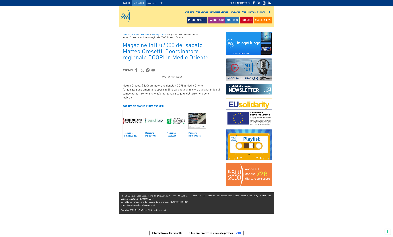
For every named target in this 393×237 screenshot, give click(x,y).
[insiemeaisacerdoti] (59, 120)
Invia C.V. (197, 195)
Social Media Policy (249, 195)
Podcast (246, 20)
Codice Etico (265, 195)
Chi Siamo (189, 11)
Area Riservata (249, 11)
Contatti (261, 11)
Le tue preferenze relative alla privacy (210, 233)
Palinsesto (216, 20)
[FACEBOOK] (253, 3)
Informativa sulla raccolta (167, 233)
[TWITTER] (259, 3)
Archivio (232, 20)
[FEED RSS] (269, 3)
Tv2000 (126, 2)
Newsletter (235, 11)
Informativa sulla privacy (228, 195)
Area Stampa (202, 11)
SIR (161, 2)
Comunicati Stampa (219, 11)
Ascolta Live (263, 20)
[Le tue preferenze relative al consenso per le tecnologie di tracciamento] (388, 232)
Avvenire (151, 2)
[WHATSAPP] (148, 70)
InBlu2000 (139, 2)
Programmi (195, 20)
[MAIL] (153, 70)
